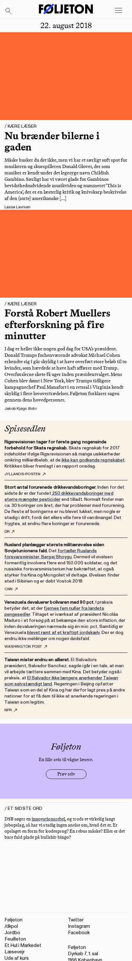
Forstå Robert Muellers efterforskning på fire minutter (57, 324)
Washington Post (23, 646)
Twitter (76, 920)
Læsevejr (14, 952)
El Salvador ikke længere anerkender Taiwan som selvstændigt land (61, 681)
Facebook (79, 932)
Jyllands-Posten (22, 474)
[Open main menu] (119, 11)
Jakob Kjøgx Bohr (20, 408)
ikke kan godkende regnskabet (93, 460)
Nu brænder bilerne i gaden (52, 141)
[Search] (8, 11)
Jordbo (12, 932)
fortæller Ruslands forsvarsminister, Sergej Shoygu (50, 554)
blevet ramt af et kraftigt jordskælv (63, 632)
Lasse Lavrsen (17, 207)
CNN (8, 589)
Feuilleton (15, 939)
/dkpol (11, 926)
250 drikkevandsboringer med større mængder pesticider (58, 496)
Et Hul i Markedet (22, 945)
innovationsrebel (48, 819)
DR (7, 531)
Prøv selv (66, 774)
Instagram (79, 926)
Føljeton (13, 920)
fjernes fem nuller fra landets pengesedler (54, 611)
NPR (8, 710)
